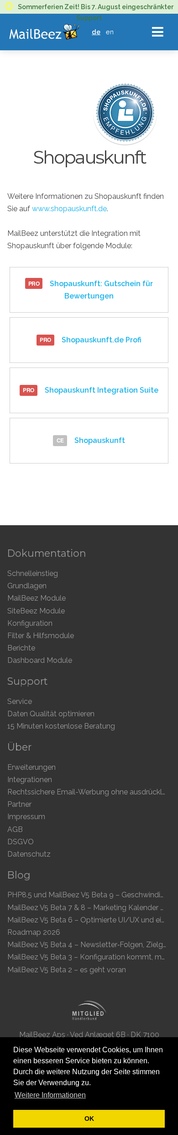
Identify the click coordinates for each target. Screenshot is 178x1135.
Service (19, 701)
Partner (19, 804)
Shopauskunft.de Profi (100, 340)
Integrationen (29, 779)
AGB (15, 829)
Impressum (26, 816)
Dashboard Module (39, 660)
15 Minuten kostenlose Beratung (61, 726)
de (96, 32)
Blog (19, 875)
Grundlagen (27, 585)
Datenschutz (29, 854)
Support (27, 681)
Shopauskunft (99, 440)
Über (19, 747)
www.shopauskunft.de (69, 208)
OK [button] (89, 1118)
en (110, 32)
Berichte (21, 648)
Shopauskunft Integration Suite (100, 390)
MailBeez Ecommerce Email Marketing (44, 32)
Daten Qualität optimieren (50, 713)
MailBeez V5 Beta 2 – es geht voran (66, 969)
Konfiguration (29, 623)
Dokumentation (46, 553)
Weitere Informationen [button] (50, 1095)
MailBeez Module (36, 598)
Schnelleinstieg (32, 573)
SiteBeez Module (36, 611)
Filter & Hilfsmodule (40, 635)
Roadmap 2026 (33, 932)
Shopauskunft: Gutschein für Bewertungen (100, 289)
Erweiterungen (31, 767)
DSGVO (20, 841)
